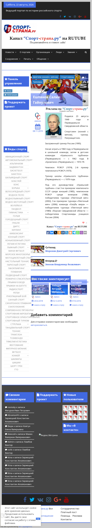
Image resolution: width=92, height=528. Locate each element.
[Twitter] (32, 499)
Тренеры (37, 81)
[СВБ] (65, 417)
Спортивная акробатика (17, 313)
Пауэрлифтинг (16, 268)
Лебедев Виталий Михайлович (58, 288)
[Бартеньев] (80, 412)
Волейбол (16, 205)
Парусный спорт (16, 264)
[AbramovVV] (70, 417)
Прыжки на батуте (16, 285)
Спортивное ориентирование (17, 317)
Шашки (16, 362)
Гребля (16, 223)
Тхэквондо (16, 338)
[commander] (85, 407)
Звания (71, 52)
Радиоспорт (16, 289)
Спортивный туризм (17, 320)
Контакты (66, 519)
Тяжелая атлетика (16, 341)
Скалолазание (16, 306)
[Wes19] (65, 412)
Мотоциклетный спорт (17, 257)
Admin (38, 121)
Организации (43, 52)
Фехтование (16, 345)
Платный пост (69, 512)
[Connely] (75, 407)
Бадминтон (16, 167)
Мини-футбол (16, 250)
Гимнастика (16, 212)
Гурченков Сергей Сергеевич (38, 288)
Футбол (16, 352)
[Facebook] (25, 499)
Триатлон (16, 334)
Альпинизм (16, 163)
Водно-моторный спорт (17, 202)
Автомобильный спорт (17, 160)
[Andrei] (85, 412)
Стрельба (16, 324)
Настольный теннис (17, 261)
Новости (9, 52)
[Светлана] (80, 407)
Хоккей (16, 355)
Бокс (16, 184)
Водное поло (16, 195)
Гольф (16, 216)
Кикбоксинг (16, 233)
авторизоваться (39, 325)
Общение (41, 59)
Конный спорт (16, 237)
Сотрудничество (70, 508)
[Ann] (70, 407)
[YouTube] (66, 499)
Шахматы (16, 359)
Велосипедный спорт (17, 191)
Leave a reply (39, 305)
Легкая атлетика (16, 243)
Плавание (16, 271)
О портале (25, 52)
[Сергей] (80, 417)
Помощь (65, 515)
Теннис (16, 331)
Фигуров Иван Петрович (17, 410)
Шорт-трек (16, 366)
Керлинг (16, 230)
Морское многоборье (17, 254)
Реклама (77, 515)
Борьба (16, 188)
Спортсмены (67, 77)
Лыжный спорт (15, 247)
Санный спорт (16, 299)
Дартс (16, 226)
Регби (16, 292)
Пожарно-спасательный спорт (17, 278)
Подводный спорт (16, 275)
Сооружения (11, 59)
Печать (27, 59)
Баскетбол (16, 170)
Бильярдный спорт (16, 177)
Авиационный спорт (17, 156)
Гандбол (16, 209)
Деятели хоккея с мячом (45, 77)
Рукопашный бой (16, 296)
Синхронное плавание (17, 303)
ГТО (16, 369)
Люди (59, 52)
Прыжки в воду (16, 282)
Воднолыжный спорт (17, 198)
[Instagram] (48, 499)
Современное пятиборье (17, 310)
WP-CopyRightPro (25, 526)
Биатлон (16, 174)
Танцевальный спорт (17, 327)
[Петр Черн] (65, 407)
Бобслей (16, 181)
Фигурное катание (16, 348)
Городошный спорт (16, 219)
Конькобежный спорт (17, 240)
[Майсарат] (75, 412)
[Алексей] (85, 417)
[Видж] (75, 417)
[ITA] (70, 412)
